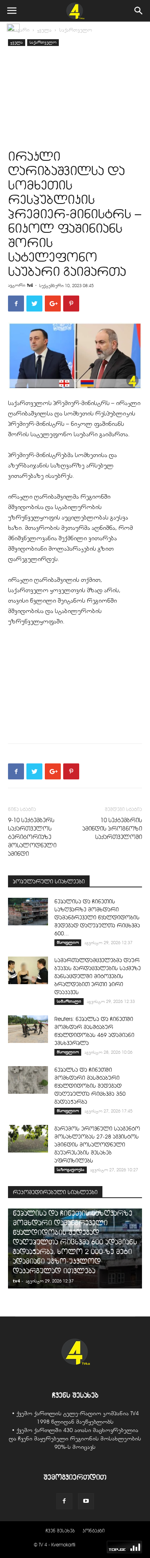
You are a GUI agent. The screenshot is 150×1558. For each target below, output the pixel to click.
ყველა (44, 30)
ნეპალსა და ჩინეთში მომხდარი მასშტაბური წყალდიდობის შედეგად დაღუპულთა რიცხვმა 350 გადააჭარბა (90, 1086)
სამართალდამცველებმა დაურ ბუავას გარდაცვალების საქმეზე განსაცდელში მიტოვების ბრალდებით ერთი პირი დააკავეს (97, 976)
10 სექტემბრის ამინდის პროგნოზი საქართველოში (112, 829)
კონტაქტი (93, 1531)
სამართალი (69, 1001)
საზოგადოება (70, 1169)
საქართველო (75, 30)
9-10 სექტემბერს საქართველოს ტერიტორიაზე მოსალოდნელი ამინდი (32, 837)
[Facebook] (64, 1501)
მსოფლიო (68, 942)
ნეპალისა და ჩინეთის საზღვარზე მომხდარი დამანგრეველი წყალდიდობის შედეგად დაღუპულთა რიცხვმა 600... (97, 917)
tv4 (30, 285)
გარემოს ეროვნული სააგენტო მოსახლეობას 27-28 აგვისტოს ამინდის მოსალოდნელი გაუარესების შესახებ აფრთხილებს (97, 1144)
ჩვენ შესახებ (60, 1531)
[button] (139, 11)
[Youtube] (86, 1501)
